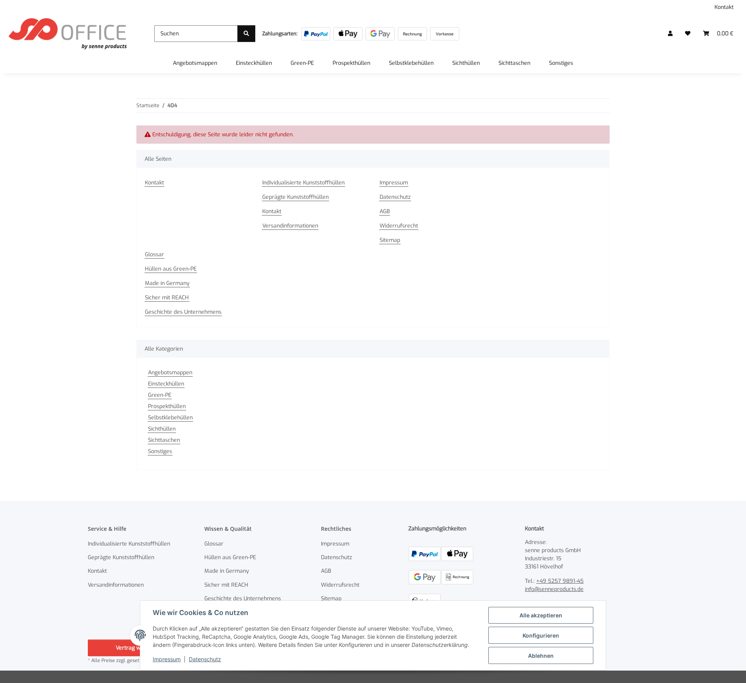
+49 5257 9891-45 (560, 581)
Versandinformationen (290, 225)
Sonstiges (160, 451)
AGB (385, 211)
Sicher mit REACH (167, 297)
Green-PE (159, 395)
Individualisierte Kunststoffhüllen (303, 182)
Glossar (154, 254)
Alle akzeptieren (540, 615)
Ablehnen (541, 655)
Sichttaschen (164, 440)
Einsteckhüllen (166, 384)
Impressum (167, 659)
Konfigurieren (541, 635)
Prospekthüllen (167, 406)
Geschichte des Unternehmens (183, 312)
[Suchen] (246, 33)
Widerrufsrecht (399, 225)
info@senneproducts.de (554, 589)
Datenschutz (205, 659)
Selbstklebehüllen (170, 417)
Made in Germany (167, 283)
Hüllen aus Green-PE (171, 269)
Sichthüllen (162, 429)
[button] (670, 33)
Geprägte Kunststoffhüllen (295, 197)
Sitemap (390, 240)
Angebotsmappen (170, 372)
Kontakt (724, 7)
